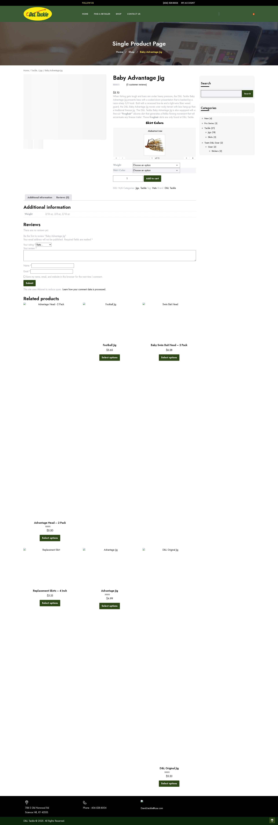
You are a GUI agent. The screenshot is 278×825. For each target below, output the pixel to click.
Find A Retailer (102, 13)
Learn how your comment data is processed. (84, 289)
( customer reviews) (136, 84)
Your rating (29, 244)
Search (206, 83)
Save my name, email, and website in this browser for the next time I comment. (64, 276)
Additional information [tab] (40, 197)
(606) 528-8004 (170, 2)
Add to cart (152, 178)
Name (27, 265)
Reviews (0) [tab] (62, 197)
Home (85, 13)
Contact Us (133, 13)
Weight (117, 165)
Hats (154, 188)
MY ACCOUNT (188, 2)
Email (26, 271)
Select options (50, 538)
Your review (30, 248)
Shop (118, 13)
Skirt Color (119, 170)
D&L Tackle (170, 188)
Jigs (41, 70)
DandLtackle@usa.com (152, 808)
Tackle (34, 70)
